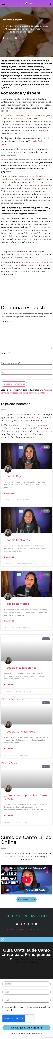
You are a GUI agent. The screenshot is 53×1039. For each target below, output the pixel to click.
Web (3, 373)
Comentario (7, 322)
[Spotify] (36, 924)
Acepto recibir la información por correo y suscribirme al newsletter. (26, 1009)
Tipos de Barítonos (16, 603)
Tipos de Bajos (13, 476)
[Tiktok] (28, 924)
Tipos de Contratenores (19, 731)
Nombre (5, 353)
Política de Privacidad (15, 929)
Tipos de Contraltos (17, 540)
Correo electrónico (10, 363)
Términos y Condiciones (37, 929)
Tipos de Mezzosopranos (20, 667)
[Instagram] (21, 924)
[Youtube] (17, 924)
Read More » (9, 493)
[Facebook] (25, 924)
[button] (3, 4)
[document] (26, 988)
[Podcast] (32, 924)
